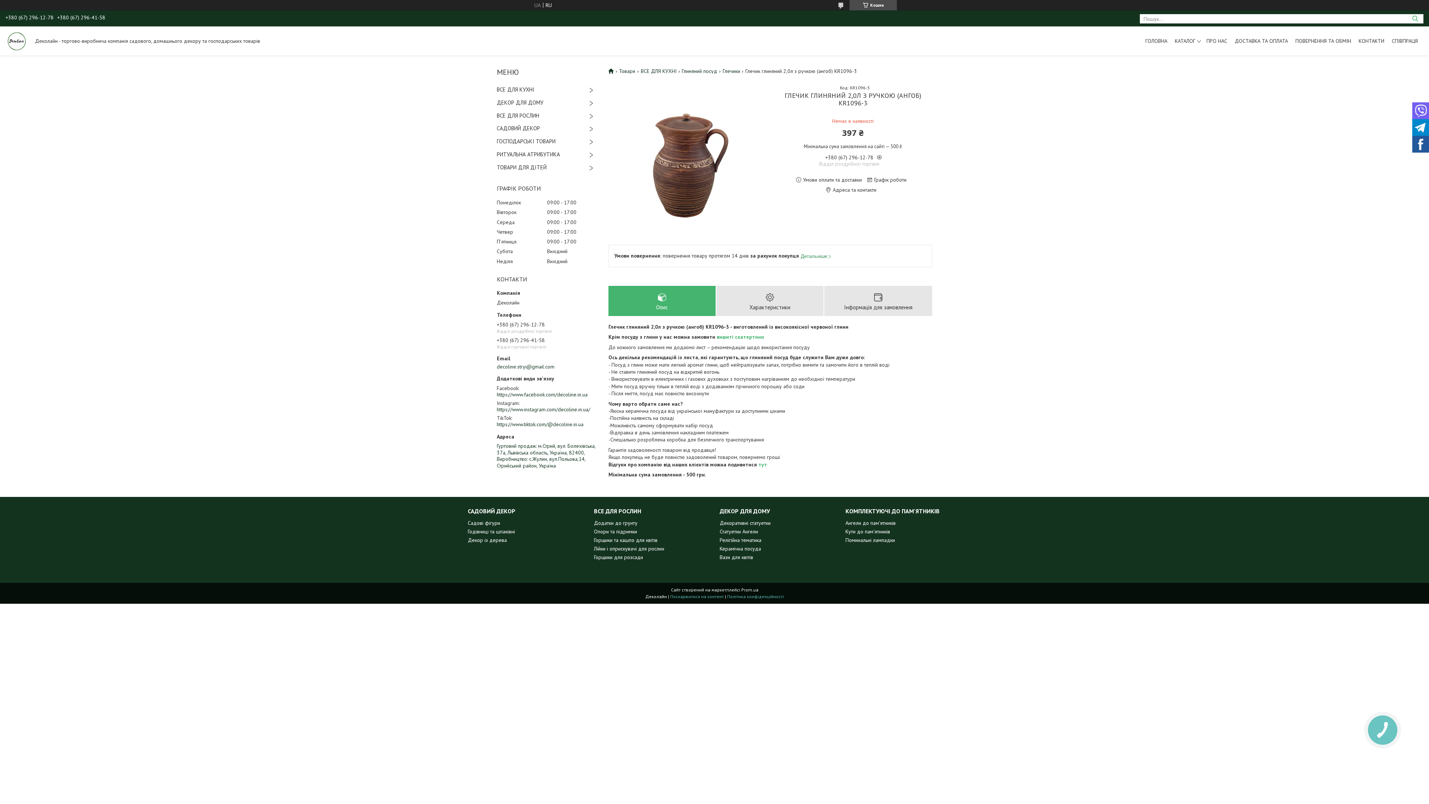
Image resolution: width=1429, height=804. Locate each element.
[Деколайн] (17, 41)
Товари (627, 71)
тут (762, 464)
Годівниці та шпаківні (491, 531)
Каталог (1185, 41)
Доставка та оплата (1261, 41)
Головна (1156, 41)
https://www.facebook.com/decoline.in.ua (542, 394)
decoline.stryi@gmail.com (525, 366)
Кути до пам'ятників (867, 531)
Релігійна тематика (740, 540)
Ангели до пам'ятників (870, 523)
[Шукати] (1415, 18)
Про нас (1216, 41)
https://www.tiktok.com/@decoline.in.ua (540, 424)
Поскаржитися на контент (697, 596)
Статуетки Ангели (739, 531)
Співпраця (1405, 41)
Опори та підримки (615, 531)
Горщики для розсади (618, 557)
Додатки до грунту (615, 523)
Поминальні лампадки (870, 540)
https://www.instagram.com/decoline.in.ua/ (543, 409)
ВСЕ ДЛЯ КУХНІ (515, 89)
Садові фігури (484, 523)
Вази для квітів (736, 557)
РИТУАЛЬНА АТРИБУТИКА (528, 154)
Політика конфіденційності (755, 596)
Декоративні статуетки (745, 523)
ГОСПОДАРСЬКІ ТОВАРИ (526, 141)
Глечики (731, 71)
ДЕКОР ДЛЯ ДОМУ (520, 102)
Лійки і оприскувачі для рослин (629, 548)
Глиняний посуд (699, 71)
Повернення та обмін (1323, 41)
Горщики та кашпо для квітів (626, 540)
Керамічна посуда (740, 548)
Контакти (1371, 41)
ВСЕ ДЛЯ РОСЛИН (518, 115)
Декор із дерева (487, 540)
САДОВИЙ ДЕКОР (518, 128)
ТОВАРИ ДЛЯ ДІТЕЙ (522, 167)
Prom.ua (749, 590)
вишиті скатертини (740, 337)
